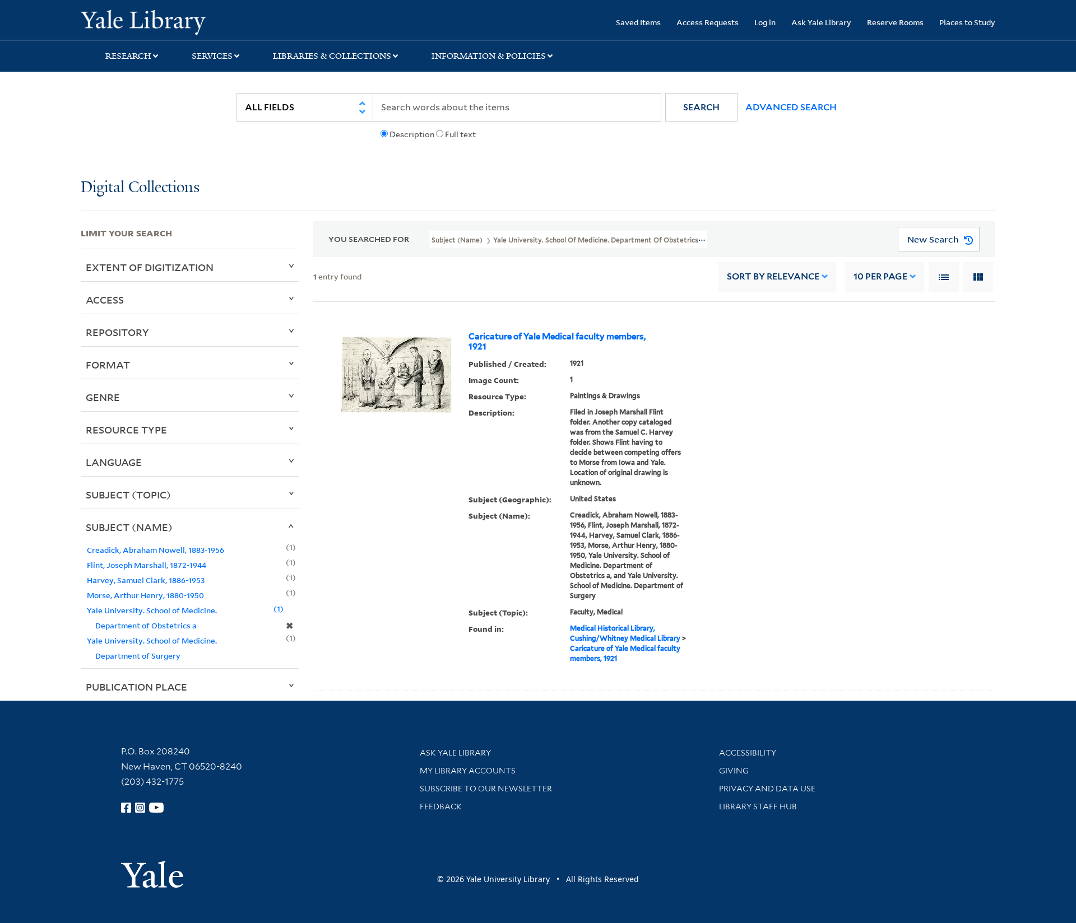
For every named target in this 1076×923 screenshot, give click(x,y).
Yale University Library (149, 21)
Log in (765, 22)
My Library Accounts (468, 770)
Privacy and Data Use (767, 788)
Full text (460, 134)
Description (411, 134)
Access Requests (707, 22)
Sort (773, 276)
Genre (103, 397)
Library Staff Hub (758, 806)
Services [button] (212, 56)
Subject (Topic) (128, 494)
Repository (117, 332)
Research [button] (128, 56)
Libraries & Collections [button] (332, 56)
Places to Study (967, 22)
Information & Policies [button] (489, 56)
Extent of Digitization (150, 267)
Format (108, 364)
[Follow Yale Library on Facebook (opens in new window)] (126, 808)
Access (105, 299)
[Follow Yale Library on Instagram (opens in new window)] (140, 808)
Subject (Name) (129, 527)
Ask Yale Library (821, 22)
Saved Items (638, 22)
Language (114, 462)
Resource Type (126, 429)
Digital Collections (140, 188)
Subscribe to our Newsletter (486, 788)
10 (880, 276)
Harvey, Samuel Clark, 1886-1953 (146, 580)
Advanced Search (791, 107)
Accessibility (747, 752)
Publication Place (136, 686)
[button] (701, 107)
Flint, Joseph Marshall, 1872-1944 (146, 565)
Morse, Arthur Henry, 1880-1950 (145, 595)
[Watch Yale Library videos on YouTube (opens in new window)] (156, 808)
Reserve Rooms (895, 22)
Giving (734, 770)
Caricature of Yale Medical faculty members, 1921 (557, 342)
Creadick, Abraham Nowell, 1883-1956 (155, 549)
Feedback (441, 806)
